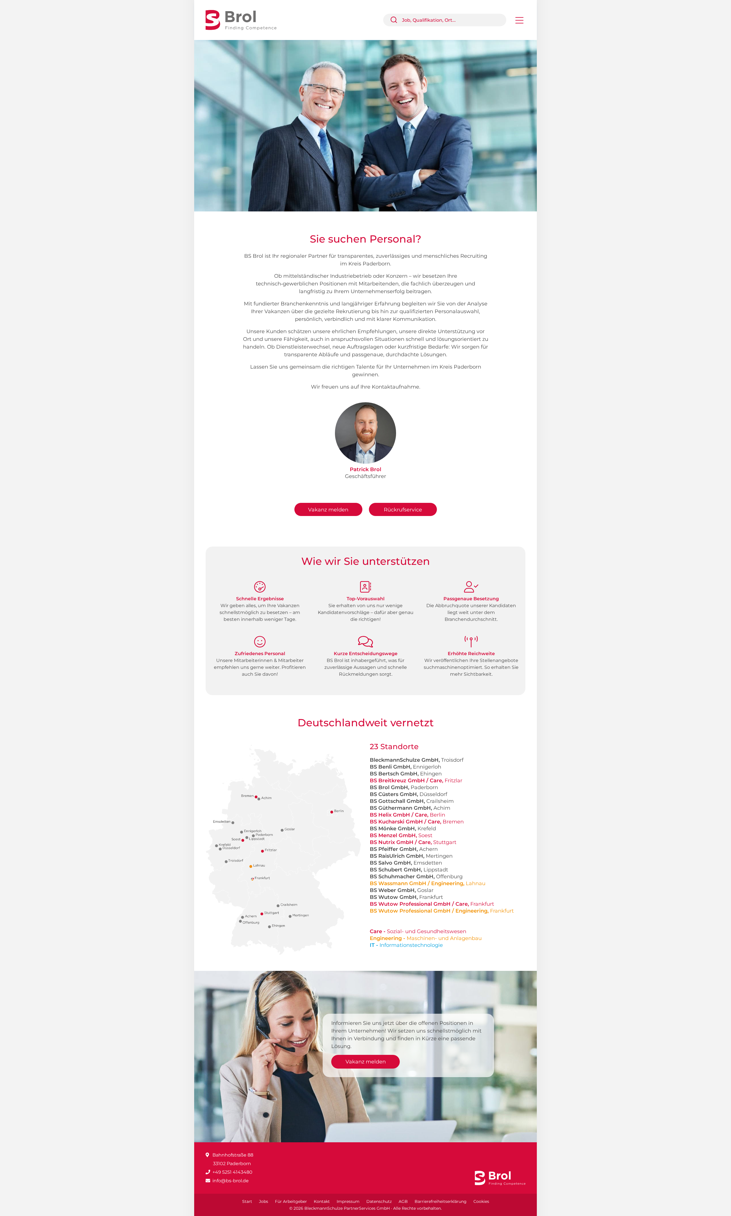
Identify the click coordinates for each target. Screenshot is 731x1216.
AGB (403, 1201)
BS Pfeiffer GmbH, (404, 849)
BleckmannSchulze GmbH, (416, 760)
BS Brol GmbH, (404, 787)
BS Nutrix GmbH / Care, (413, 842)
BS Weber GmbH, (401, 890)
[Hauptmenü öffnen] (519, 22)
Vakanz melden (328, 510)
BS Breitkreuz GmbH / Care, (416, 780)
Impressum (348, 1201)
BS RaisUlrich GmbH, (411, 856)
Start (247, 1201)
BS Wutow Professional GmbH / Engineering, (442, 911)
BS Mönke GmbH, (403, 828)
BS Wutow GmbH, (406, 897)
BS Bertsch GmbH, (406, 774)
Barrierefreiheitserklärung (441, 1201)
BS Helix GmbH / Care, (407, 815)
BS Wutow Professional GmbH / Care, (432, 904)
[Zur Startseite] (245, 19)
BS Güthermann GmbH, (410, 808)
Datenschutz (379, 1201)
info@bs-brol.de (230, 1180)
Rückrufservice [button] (403, 510)
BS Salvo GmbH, (406, 863)
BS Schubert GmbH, (409, 870)
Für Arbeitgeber (291, 1201)
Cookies (481, 1201)
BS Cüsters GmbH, (408, 794)
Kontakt (322, 1201)
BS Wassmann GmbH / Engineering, (427, 883)
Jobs (263, 1201)
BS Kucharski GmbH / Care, (417, 822)
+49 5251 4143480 (232, 1172)
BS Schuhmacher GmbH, (416, 876)
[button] (396, 20)
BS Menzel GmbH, (401, 835)
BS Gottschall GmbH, (412, 801)
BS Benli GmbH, (405, 767)
